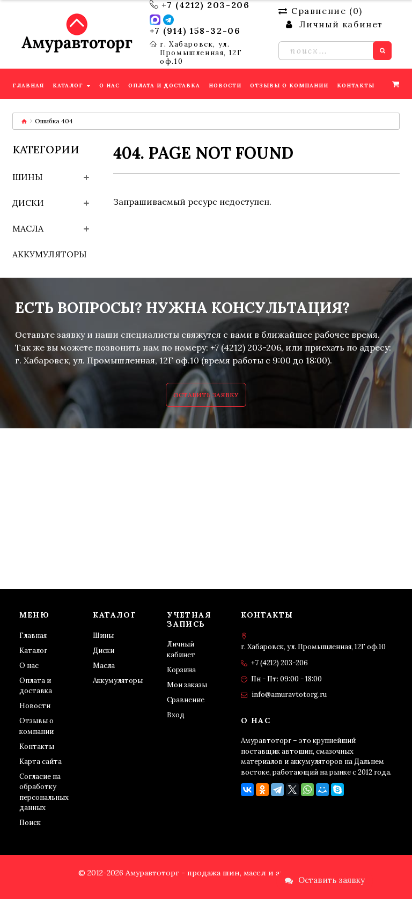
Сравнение (185, 699)
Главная (33, 635)
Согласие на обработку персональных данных (44, 792)
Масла (27, 228)
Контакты (36, 746)
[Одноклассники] (262, 789)
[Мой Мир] (322, 789)
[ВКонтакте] (247, 789)
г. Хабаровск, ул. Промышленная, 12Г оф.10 (201, 53)
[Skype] (337, 789)
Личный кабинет (181, 649)
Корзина (181, 669)
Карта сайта (40, 761)
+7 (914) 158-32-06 (195, 30)
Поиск (30, 822)
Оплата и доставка (35, 686)
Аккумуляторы (49, 254)
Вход (176, 714)
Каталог (33, 650)
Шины (27, 177)
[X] (292, 789)
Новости (34, 705)
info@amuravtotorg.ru (289, 694)
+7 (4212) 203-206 (205, 5)
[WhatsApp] (307, 789)
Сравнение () (326, 10)
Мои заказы (187, 684)
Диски (28, 202)
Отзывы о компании (36, 726)
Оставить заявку (206, 395)
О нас (29, 665)
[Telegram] (277, 789)
